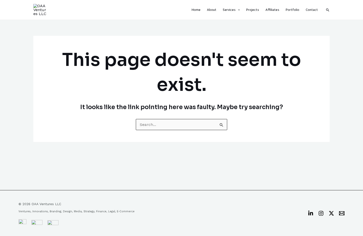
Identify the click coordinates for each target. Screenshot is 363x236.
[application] (238, 10)
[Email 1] (341, 213)
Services (229, 10)
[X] (331, 213)
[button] (328, 9)
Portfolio (292, 10)
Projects (252, 10)
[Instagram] (321, 213)
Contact (312, 10)
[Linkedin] (310, 213)
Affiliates (272, 10)
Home (196, 10)
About (211, 10)
